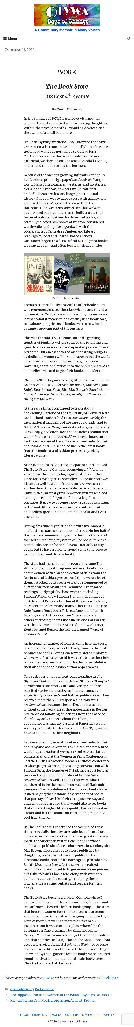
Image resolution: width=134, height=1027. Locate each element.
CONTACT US (90, 1015)
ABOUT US (72, 1015)
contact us (47, 978)
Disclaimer (109, 978)
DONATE (108, 1015)
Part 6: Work (44, 989)
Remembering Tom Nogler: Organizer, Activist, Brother (53, 1000)
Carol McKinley (22, 989)
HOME (24, 1015)
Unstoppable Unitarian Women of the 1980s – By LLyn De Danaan (61, 995)
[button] (129, 38)
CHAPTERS (39, 1015)
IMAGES (55, 1015)
